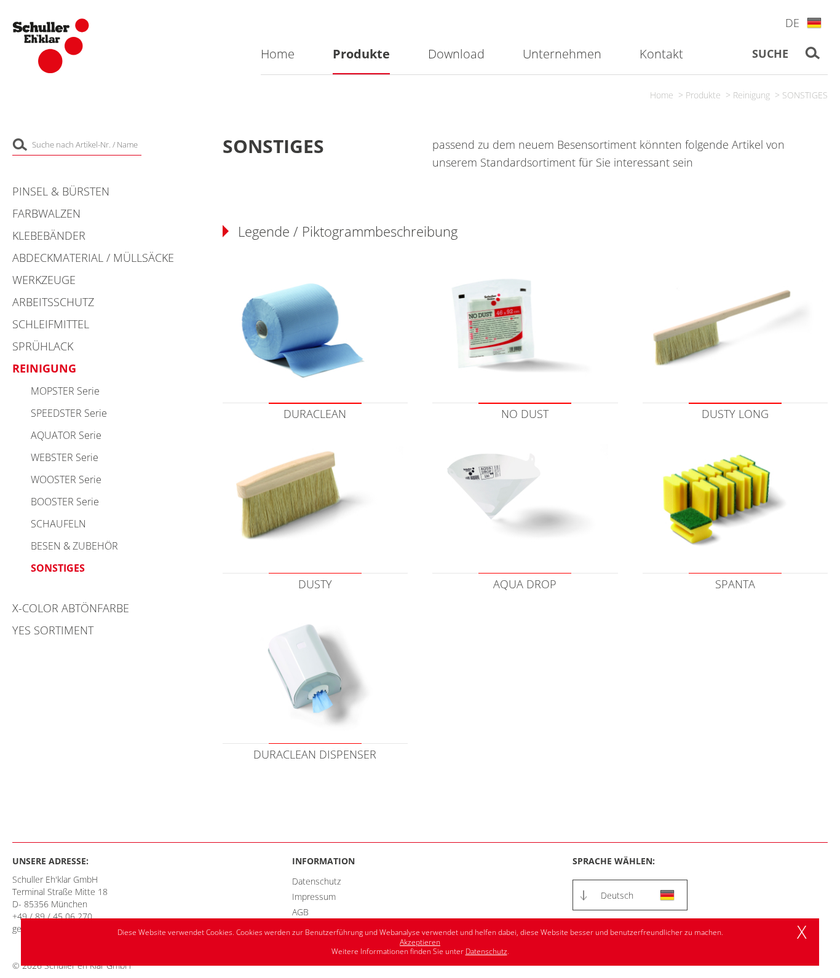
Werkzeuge (44, 279)
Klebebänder (48, 235)
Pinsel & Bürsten (60, 191)
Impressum (314, 896)
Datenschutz (316, 881)
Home (661, 95)
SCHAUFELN (58, 523)
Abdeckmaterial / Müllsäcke (93, 257)
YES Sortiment (52, 630)
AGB (300, 912)
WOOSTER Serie (66, 479)
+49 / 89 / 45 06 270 (52, 916)
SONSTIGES (805, 95)
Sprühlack (42, 346)
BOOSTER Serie (65, 501)
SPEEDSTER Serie (69, 413)
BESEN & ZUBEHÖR (74, 546)
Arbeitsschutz (53, 301)
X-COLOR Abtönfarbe (70, 608)
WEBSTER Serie (64, 457)
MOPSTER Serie (65, 391)
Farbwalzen (46, 213)
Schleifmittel (50, 324)
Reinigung (751, 95)
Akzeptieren (420, 942)
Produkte (703, 95)
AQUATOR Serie (66, 435)
